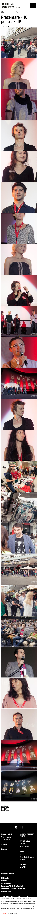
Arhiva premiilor (6, 837)
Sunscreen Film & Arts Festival (12, 886)
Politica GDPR (5, 839)
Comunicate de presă (27, 857)
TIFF (2, 12)
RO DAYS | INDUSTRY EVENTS (27, 835)
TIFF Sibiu (4, 881)
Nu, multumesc (12, 913)
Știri (21, 854)
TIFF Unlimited (6, 891)
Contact (22, 860)
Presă (22, 852)
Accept (4, 913)
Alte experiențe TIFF (8, 873)
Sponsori (4, 844)
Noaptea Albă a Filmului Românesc (13, 889)
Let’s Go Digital (24, 846)
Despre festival (6, 834)
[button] (19, 57)
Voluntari (4, 849)
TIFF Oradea (5, 878)
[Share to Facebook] (3, 809)
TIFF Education (25, 841)
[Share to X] (7, 809)
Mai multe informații (6, 910)
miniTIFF (22, 844)
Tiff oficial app (8, 897)
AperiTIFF (23, 867)
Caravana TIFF (6, 883)
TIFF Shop (23, 864)
